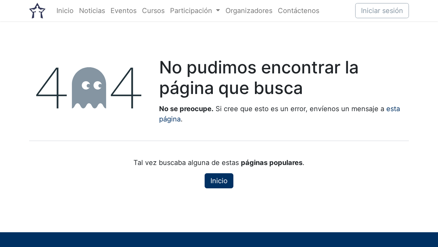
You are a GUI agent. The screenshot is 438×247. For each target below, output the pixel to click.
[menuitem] (65, 11)
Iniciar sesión (382, 11)
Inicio (219, 181)
